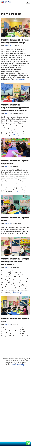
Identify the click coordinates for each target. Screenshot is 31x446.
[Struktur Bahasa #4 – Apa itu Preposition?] (15, 147)
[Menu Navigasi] (28, 2)
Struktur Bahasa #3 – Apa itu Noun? (15, 219)
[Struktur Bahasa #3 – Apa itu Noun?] (15, 204)
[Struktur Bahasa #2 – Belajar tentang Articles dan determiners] (15, 246)
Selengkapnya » (20, 79)
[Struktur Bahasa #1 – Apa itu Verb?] (15, 305)
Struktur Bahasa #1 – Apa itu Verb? (15, 320)
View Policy (20, 365)
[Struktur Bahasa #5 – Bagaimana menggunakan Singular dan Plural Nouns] (15, 92)
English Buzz (7, 45)
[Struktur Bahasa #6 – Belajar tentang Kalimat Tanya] (15, 27)
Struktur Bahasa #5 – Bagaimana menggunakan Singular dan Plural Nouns (15, 107)
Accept (14, 365)
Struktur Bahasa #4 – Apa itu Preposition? (15, 162)
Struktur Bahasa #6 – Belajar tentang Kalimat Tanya (15, 41)
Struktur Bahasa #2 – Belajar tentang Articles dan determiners (15, 261)
